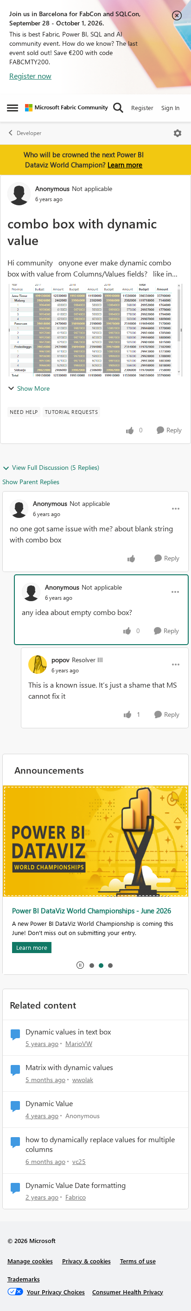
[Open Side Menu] (12, 108)
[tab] (91, 965)
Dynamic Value (49, 1103)
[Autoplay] (80, 965)
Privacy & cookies (86, 1261)
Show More (33, 388)
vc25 (79, 1161)
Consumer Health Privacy (127, 1292)
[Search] (118, 107)
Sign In (170, 107)
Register (142, 107)
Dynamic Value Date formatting (75, 1185)
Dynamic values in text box (68, 1031)
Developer (29, 132)
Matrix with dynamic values (69, 1067)
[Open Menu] (177, 133)
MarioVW (78, 1043)
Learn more (125, 164)
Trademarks (23, 1279)
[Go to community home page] (66, 107)
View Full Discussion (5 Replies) (55, 467)
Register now (30, 75)
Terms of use (138, 1261)
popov (60, 659)
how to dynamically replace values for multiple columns (100, 1144)
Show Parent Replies (30, 481)
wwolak (82, 1079)
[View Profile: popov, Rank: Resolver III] (37, 664)
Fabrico (75, 1197)
